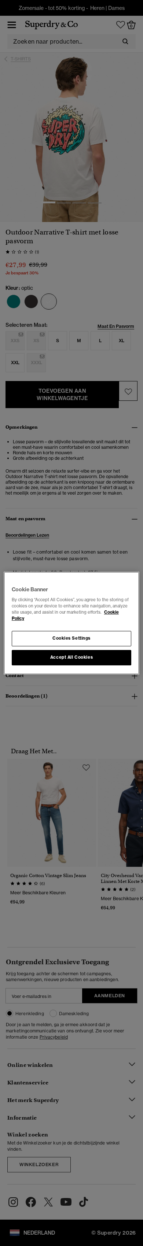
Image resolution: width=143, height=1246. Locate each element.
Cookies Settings (71, 638)
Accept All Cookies (71, 657)
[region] (72, 623)
